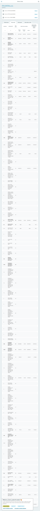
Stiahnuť (36, 10)
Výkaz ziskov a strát (28, 22)
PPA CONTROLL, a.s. (7, 5)
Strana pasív (20, 22)
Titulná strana (6, 22)
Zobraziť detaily (21, 506)
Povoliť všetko (6, 506)
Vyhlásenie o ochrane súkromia (20, 508)
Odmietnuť (13, 506)
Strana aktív (13, 22)
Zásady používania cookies (8, 508)
